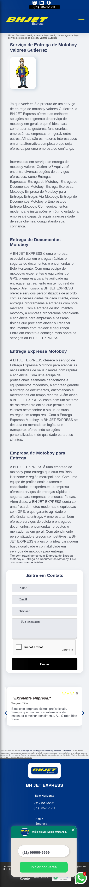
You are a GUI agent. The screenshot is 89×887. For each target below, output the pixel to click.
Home (39, 818)
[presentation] (6, 712)
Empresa (41, 823)
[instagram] (34, 3)
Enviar (44, 664)
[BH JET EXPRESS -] (27, 28)
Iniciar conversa (44, 867)
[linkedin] (42, 3)
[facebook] (49, 3)
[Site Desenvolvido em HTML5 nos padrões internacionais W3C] (41, 877)
